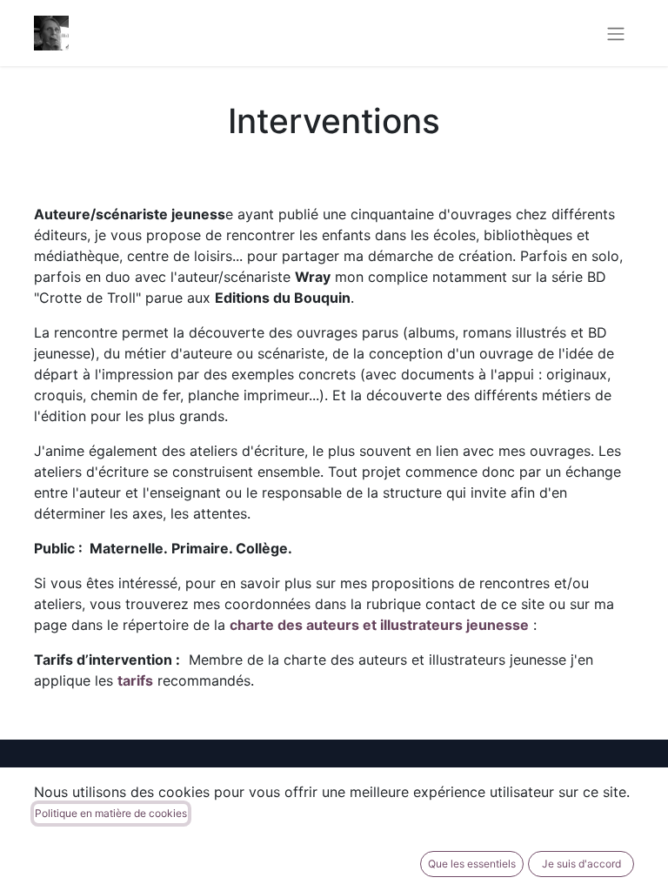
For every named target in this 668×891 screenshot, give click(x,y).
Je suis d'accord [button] (581, 863)
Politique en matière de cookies (111, 813)
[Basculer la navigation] (616, 33)
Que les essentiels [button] (472, 863)
